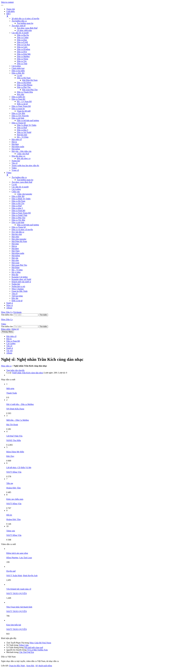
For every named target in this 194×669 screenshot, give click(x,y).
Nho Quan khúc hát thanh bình (19, 607)
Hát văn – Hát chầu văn (21, 151)
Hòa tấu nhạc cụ (18, 156)
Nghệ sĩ (9, 303)
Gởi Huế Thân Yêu (14, 436)
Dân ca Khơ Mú (23, 54)
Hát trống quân (18, 146)
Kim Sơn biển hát (13, 625)
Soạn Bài (30, 666)
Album (9, 308)
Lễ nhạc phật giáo (24, 30)
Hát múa (15, 244)
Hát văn (15, 258)
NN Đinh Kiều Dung (15, 409)
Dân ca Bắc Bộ (18, 73)
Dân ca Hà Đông (24, 82)
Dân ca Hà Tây (18, 203)
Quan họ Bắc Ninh (19, 291)
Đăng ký (15, 329)
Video (14, 168)
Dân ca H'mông (23, 49)
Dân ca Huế (22, 127)
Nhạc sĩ (9, 305)
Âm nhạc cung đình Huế (27, 28)
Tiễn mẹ (9, 483)
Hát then (15, 144)
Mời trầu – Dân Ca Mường (17, 420)
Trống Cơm (24, 645)
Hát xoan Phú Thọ (30, 90)
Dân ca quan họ (18, 108)
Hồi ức (9, 515)
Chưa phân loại (18, 68)
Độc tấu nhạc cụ (23, 158)
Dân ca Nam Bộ (18, 99)
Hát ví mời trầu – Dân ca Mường (20, 404)
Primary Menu (7, 332)
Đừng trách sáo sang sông (17, 553)
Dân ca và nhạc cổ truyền (22, 229)
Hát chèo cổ (17, 139)
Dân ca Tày (22, 61)
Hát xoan (15, 263)
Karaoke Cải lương (20, 277)
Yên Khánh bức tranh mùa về (18, 589)
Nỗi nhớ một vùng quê (33, 647)
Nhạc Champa (18, 289)
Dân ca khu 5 (22, 130)
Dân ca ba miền (18, 71)
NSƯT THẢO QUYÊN (16, 593)
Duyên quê (11, 571)
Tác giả (9, 350)
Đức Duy (10, 456)
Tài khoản (17, 312)
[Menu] (2, 5)
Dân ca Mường (23, 56)
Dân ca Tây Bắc (18, 113)
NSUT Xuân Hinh (14, 575)
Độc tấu (15, 298)
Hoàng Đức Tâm (13, 488)
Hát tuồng (16, 149)
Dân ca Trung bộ (19, 123)
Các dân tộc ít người (20, 33)
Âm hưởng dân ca (19, 21)
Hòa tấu (15, 274)
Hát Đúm (15, 267)
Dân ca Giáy (22, 47)
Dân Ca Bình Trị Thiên (26, 125)
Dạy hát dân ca (18, 232)
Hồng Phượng (12, 558)
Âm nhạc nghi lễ (18, 25)
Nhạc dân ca (6, 366)
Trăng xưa (10, 531)
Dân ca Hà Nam (23, 78)
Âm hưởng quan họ (25, 23)
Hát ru (14, 142)
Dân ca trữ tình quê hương (28, 120)
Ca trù (19, 75)
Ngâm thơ (16, 161)
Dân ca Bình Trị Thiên (21, 199)
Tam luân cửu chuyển (15, 370)
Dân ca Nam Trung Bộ (21, 106)
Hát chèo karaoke (19, 239)
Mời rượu (10, 388)
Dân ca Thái (22, 63)
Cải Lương (16, 66)
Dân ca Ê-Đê (22, 42)
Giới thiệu (10, 11)
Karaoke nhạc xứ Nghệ (21, 279)
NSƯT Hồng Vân (13, 472)
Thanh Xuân (11, 393)
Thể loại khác (17, 296)
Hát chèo (15, 237)
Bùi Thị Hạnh (12, 424)
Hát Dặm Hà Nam (19, 241)
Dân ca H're (22, 52)
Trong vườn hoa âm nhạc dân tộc (25, 165)
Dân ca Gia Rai (23, 44)
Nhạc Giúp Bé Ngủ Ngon (40, 643)
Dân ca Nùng (22, 59)
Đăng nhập (5, 329)
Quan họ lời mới (23, 111)
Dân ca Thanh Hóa (25, 92)
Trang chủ (10, 9)
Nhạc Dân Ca (7, 312)
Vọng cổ (15, 170)
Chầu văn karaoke (24, 194)
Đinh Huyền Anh (30, 575)
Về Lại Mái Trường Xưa (37, 650)
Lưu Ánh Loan (25, 558)
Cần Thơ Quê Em (26, 652)
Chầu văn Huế (23, 154)
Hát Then (16, 251)
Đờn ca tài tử (22, 104)
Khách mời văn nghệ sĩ (21, 282)
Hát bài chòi (22, 135)
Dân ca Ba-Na (23, 35)
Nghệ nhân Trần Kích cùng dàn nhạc (27, 373)
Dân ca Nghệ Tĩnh (19, 215)
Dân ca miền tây (18, 97)
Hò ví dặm (16, 272)
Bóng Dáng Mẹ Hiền (15, 452)
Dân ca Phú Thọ (24, 87)
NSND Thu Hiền (13, 440)
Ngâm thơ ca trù (18, 286)
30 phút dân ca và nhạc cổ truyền (25, 18)
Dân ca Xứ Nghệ (24, 132)
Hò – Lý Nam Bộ (24, 101)
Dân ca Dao (22, 40)
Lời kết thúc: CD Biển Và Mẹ (18, 467)
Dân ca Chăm (22, 37)
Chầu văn (16, 191)
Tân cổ (14, 163)
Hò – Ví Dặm (22, 137)
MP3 (8, 15)
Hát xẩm (20, 94)
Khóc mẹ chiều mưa (14, 499)
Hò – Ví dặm (17, 270)
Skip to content (7, 2)
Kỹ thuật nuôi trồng (44, 666)
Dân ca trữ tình (18, 118)
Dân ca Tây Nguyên (20, 116)
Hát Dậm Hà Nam (29, 80)
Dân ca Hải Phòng (24, 85)
